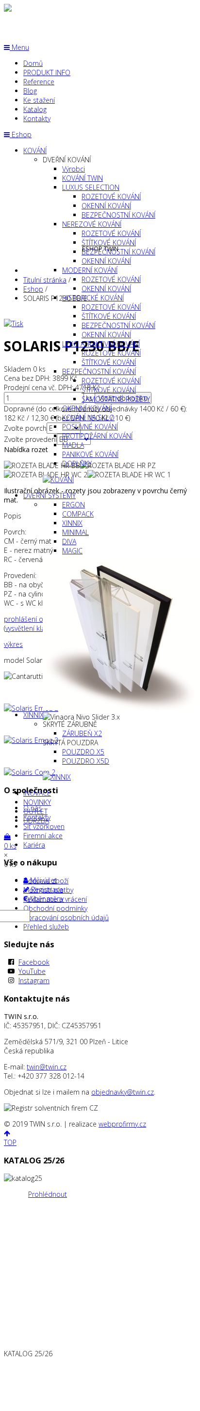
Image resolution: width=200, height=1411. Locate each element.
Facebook (34, 962)
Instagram (34, 980)
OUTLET (35, 811)
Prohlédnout (47, 1194)
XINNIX (33, 715)
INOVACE (37, 793)
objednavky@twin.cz (122, 1092)
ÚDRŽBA (36, 820)
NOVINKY (37, 802)
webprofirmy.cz (122, 1124)
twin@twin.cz (47, 1066)
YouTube (32, 971)
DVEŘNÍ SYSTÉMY (49, 495)
